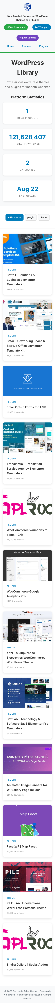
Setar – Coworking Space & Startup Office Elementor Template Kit (26, 345)
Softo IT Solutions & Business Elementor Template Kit (21, 279)
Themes (26, 46)
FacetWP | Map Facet (22, 846)
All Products (14, 217)
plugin (30, 217)
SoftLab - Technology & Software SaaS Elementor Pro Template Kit (27, 723)
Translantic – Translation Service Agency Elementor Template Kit (25, 468)
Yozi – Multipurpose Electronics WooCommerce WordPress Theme (26, 657)
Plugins (43, 46)
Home (10, 46)
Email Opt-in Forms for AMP (26, 407)
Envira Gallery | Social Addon (27, 964)
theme (43, 217)
